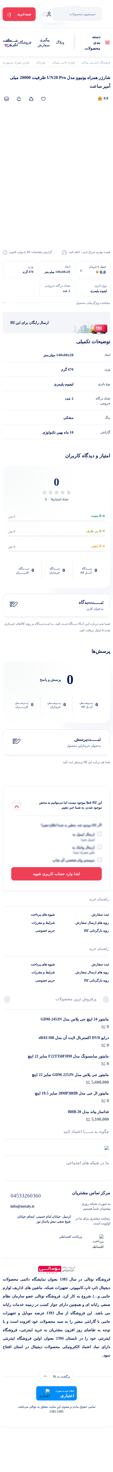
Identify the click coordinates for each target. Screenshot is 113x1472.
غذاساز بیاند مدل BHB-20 (88, 1112)
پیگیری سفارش (44, 42)
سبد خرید (8, 42)
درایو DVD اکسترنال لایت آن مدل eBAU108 (74, 1038)
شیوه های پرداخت (43, 914)
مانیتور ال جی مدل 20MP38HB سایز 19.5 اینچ (72, 1093)
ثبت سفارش (100, 914)
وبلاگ (60, 42)
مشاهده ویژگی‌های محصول (93, 302)
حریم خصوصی (45, 930)
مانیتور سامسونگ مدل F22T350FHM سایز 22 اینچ (68, 1056)
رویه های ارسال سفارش (92, 923)
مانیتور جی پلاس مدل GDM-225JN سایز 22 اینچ (70, 1075)
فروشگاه (24, 42)
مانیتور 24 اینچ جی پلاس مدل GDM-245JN (75, 1019)
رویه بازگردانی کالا (96, 930)
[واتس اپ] (107, 1172)
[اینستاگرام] (57, 1172)
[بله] (6, 1172)
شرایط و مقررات (43, 923)
